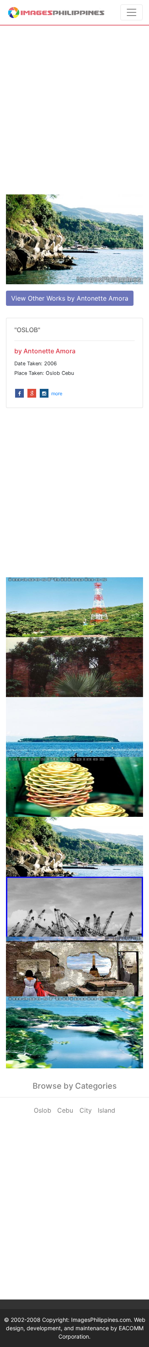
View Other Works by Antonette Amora (69, 298)
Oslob (42, 1110)
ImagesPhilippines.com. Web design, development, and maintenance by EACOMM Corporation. (75, 1328)
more (56, 393)
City (85, 1110)
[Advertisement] (74, 110)
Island (106, 1110)
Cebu (65, 1110)
